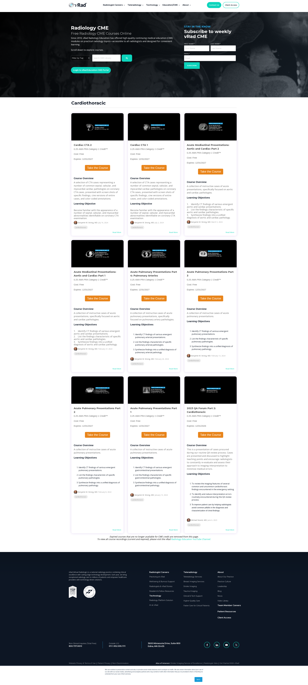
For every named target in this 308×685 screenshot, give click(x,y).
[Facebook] (207, 645)
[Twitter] (236, 645)
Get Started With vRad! (229, 663)
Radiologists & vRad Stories (160, 586)
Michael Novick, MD (199, 520)
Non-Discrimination (120, 663)
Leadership (222, 586)
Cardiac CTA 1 (139, 145)
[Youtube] (226, 645)
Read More (116, 232)
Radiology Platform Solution (161, 600)
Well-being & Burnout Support (162, 581)
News (220, 596)
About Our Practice (226, 577)
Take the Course (97, 167)
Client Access (231, 5)
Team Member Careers (229, 605)
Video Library (223, 601)
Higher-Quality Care (191, 601)
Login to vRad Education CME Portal (91, 70)
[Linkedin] (217, 645)
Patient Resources (227, 611)
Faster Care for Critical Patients (196, 605)
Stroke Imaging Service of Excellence (186, 663)
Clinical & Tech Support (192, 596)
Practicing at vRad (157, 577)
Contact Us (214, 5)
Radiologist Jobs (211, 663)
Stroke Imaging (190, 586)
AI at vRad (153, 605)
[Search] (127, 58)
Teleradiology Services (192, 577)
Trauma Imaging (190, 591)
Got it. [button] (198, 679)
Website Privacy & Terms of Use (82, 663)
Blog (219, 591)
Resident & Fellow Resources (161, 591)
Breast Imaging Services (193, 581)
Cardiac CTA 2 (83, 145)
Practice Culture (224, 581)
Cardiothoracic (81, 227)
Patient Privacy (104, 663)
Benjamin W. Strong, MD (87, 222)
